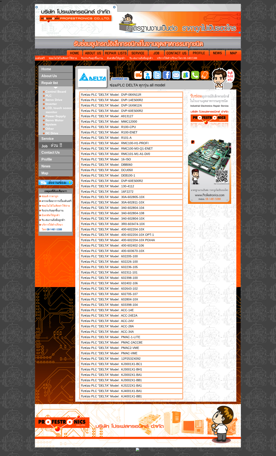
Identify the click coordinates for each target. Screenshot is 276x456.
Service (47, 139)
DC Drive (51, 133)
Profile (46, 159)
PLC (48, 95)
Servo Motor (54, 120)
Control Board (55, 91)
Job (44, 146)
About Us (49, 76)
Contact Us (50, 152)
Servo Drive (53, 100)
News (45, 166)
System (50, 124)
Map (44, 173)
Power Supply (55, 116)
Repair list (49, 83)
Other (49, 128)
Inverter (51, 104)
